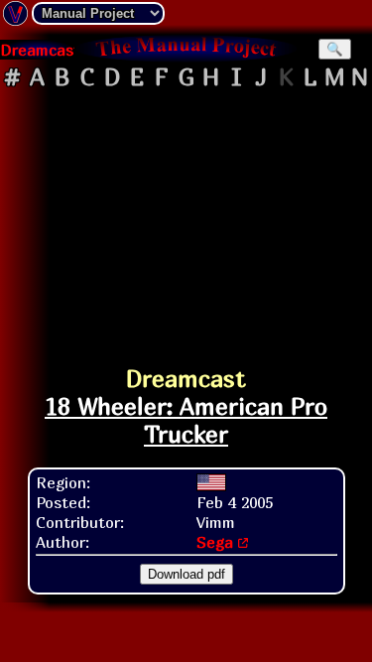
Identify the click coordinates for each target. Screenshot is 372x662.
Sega (214, 542)
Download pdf (186, 574)
